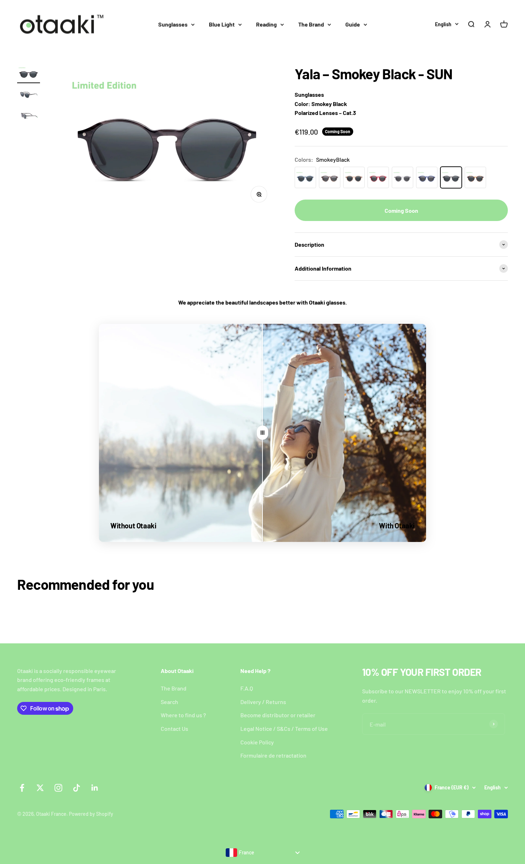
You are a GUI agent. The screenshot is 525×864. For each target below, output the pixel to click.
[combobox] (262, 852)
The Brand (311, 24)
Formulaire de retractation (273, 755)
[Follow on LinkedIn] (95, 788)
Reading (266, 24)
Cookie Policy (257, 742)
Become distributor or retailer (277, 715)
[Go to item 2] (28, 95)
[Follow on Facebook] (22, 788)
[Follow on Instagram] (58, 788)
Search (169, 701)
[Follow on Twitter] (40, 788)
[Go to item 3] (28, 116)
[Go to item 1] (28, 74)
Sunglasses (173, 24)
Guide (352, 24)
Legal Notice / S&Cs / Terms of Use (284, 728)
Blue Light (222, 24)
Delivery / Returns (263, 701)
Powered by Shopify (91, 814)
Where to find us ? (183, 715)
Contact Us (174, 728)
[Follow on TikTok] (76, 788)
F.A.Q (246, 688)
